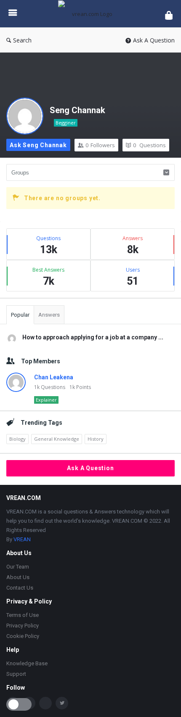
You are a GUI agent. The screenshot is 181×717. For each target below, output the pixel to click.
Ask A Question (154, 40)
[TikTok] (45, 703)
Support (16, 674)
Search (22, 40)
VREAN (22, 539)
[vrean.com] (91, 13)
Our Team (17, 567)
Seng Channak (77, 110)
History (96, 439)
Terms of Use (22, 615)
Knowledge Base (27, 663)
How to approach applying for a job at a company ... (92, 337)
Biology (17, 439)
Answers (49, 315)
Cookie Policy (22, 636)
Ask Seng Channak (38, 145)
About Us (17, 577)
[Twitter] (62, 703)
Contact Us (19, 588)
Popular (20, 315)
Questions (149, 145)
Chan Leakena (53, 377)
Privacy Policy (22, 625)
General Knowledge (56, 439)
